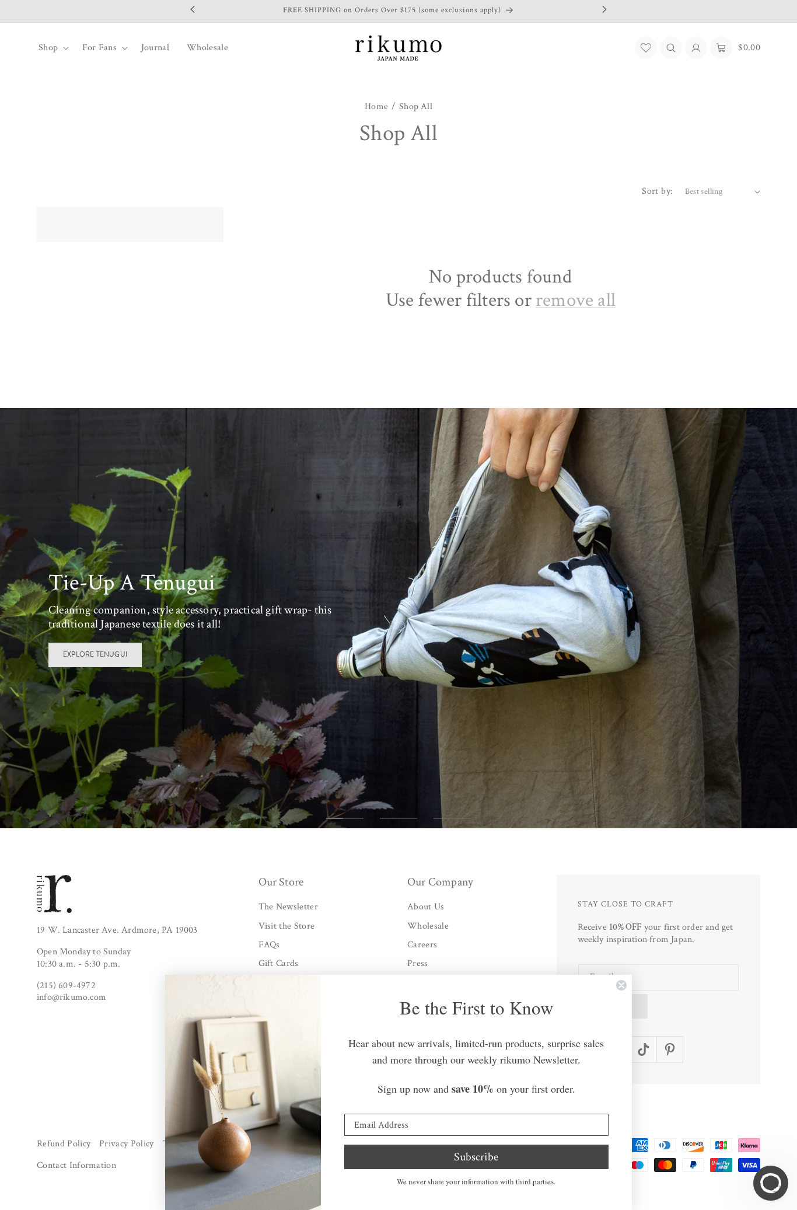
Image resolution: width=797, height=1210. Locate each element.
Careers (422, 945)
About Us (426, 907)
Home (376, 107)
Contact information (76, 1166)
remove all (576, 300)
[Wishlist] (646, 48)
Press (417, 964)
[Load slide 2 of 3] (398, 818)
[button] (52, 47)
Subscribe (476, 1156)
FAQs (269, 945)
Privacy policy (126, 1144)
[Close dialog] (621, 985)
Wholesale (428, 926)
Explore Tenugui (95, 654)
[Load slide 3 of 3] (452, 818)
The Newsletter (288, 907)
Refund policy (63, 1144)
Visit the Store (286, 926)
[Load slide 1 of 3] (345, 818)
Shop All (415, 107)
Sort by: (657, 191)
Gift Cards (278, 964)
